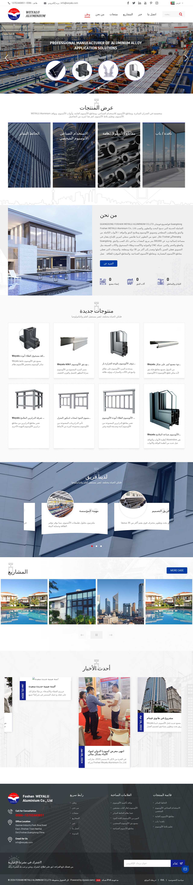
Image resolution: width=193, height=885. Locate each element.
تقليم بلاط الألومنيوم (163, 826)
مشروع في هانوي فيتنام (89, 718)
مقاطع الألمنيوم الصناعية (123, 828)
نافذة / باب (163, 133)
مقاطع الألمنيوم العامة (119, 133)
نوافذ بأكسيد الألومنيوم (122, 803)
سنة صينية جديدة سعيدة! (148, 686)
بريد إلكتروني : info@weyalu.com (63, 3)
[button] (94, 88)
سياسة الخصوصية (176, 880)
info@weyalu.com (24, 842)
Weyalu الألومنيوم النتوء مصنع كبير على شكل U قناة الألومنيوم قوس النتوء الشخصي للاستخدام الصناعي (164, 364)
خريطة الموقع (150, 880)
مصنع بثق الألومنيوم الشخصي (125, 823)
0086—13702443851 (30, 815)
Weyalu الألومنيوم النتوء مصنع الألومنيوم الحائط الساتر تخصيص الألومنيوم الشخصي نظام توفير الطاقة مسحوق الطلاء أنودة (29, 356)
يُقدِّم (175, 863)
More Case (177, 570)
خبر (140, 14)
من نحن (99, 14)
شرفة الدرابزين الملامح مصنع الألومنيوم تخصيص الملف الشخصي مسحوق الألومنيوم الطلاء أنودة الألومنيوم (119, 418)
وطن (87, 14)
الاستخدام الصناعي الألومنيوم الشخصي (74, 135)
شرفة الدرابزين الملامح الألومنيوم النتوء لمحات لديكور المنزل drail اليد (74, 418)
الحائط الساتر (29, 133)
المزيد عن (109, 263)
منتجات (114, 14)
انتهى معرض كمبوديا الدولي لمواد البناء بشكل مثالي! (35, 753)
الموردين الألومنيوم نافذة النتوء (126, 818)
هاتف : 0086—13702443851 (24, 3)
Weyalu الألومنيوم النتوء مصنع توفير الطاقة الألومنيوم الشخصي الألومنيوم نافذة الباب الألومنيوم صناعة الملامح (164, 434)
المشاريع (128, 14)
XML (162, 880)
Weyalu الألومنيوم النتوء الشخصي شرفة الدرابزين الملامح (29, 418)
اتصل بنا (151, 14)
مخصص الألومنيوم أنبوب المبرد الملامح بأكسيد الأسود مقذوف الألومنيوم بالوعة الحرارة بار (119, 363)
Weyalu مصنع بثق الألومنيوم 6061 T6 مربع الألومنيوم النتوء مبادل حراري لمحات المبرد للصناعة (74, 364)
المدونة (75, 833)
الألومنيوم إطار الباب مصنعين (125, 808)
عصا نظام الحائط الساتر (123, 813)
